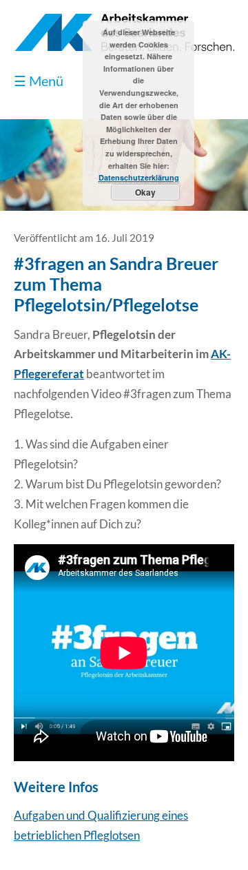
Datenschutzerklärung (139, 177)
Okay (145, 192)
